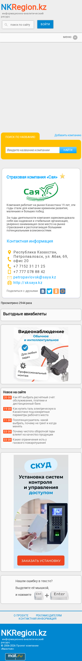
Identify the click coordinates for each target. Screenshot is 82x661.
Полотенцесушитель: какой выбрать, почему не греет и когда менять (34, 423)
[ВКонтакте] (43, 291)
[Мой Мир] (62, 291)
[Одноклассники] (56, 291)
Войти (45, 24)
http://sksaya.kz (28, 282)
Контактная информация (37, 618)
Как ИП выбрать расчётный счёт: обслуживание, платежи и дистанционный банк (34, 400)
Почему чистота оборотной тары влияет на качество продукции (34, 433)
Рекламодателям (49, 615)
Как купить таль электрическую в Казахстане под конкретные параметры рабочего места (34, 412)
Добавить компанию (67, 135)
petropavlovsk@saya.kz (34, 277)
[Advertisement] (41, 85)
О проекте (21, 615)
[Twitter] (49, 291)
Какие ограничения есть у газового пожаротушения (30, 441)
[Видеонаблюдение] (41, 354)
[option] (41, 354)
